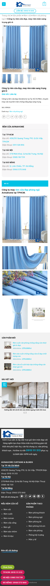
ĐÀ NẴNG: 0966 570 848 (15, 582)
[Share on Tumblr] (25, 117)
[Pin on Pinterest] (16, 117)
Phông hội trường (36, 535)
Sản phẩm (17, 15)
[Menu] (4, 4)
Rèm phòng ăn (35, 521)
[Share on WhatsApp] (4, 117)
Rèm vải (27, 15)
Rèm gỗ (7, 527)
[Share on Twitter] (12, 117)
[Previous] (5, 48)
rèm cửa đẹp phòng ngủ (27, 189)
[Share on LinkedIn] (21, 117)
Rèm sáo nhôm (10, 531)
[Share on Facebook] (8, 117)
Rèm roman (9, 518)
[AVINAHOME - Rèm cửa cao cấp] (23, 4)
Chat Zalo (7, 567)
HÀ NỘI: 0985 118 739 (13, 577)
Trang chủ (6, 15)
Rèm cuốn (8, 514)
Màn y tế (32, 539)
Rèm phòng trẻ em (37, 526)
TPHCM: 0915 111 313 (12, 572)
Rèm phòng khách (37, 513)
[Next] (44, 48)
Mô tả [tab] (6, 183)
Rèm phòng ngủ (35, 517)
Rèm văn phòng (35, 530)
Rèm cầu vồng (10, 523)
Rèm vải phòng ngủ (16, 111)
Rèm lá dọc (9, 536)
